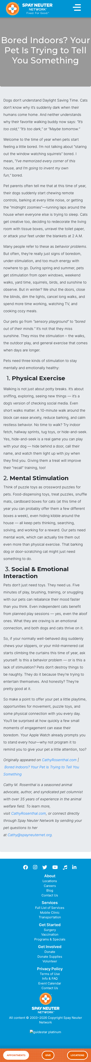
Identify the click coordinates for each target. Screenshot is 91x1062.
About (49, 876)
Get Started (50, 925)
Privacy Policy (50, 969)
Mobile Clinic (49, 913)
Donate (49, 952)
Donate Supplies (49, 957)
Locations (77, 1055)
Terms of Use (50, 974)
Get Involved (49, 946)
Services (50, 902)
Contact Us (49, 895)
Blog (49, 890)
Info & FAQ (50, 978)
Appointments (16, 1055)
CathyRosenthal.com (59, 760)
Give (48, 1055)
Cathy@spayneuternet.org (30, 835)
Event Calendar (49, 983)
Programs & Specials (49, 939)
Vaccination (49, 934)
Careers (50, 886)
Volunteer (50, 961)
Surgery (50, 930)
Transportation (50, 917)
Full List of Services (49, 908)
